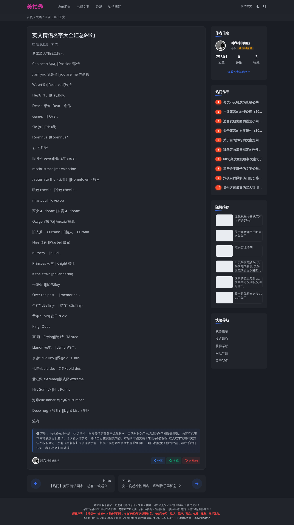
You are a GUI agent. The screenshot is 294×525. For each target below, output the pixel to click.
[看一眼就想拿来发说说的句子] (224, 297)
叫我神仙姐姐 (49, 460)
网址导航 (221, 353)
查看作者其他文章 (238, 71)
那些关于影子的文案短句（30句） (247, 168)
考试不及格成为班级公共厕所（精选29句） (254, 102)
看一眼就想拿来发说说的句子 (248, 296)
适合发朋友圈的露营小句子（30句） (249, 121)
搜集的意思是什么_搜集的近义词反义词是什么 (248, 282)
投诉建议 (221, 338)
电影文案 (83, 6)
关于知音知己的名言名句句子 (248, 234)
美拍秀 (117, 518)
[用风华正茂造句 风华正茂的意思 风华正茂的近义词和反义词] (224, 266)
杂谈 (99, 6)
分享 (160, 460)
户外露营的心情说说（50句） (244, 111)
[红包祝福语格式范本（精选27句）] (224, 220)
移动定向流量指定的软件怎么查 (245, 149)
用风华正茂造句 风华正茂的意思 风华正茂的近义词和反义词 (248, 268)
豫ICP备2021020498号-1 (161, 518)
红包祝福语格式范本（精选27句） (248, 218)
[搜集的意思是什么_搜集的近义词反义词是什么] (224, 282)
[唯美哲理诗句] (224, 251)
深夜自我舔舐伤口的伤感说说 (244, 178)
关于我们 (221, 360)
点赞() (193, 460)
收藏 (176, 460)
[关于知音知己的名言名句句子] (224, 235)
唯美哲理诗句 (244, 247)
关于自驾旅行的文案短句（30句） (247, 140)
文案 (39, 17)
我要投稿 (221, 331)
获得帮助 (221, 346)
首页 (30, 17)
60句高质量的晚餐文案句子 (243, 159)
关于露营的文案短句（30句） (244, 130)
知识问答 (114, 6)
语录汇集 (64, 6)
